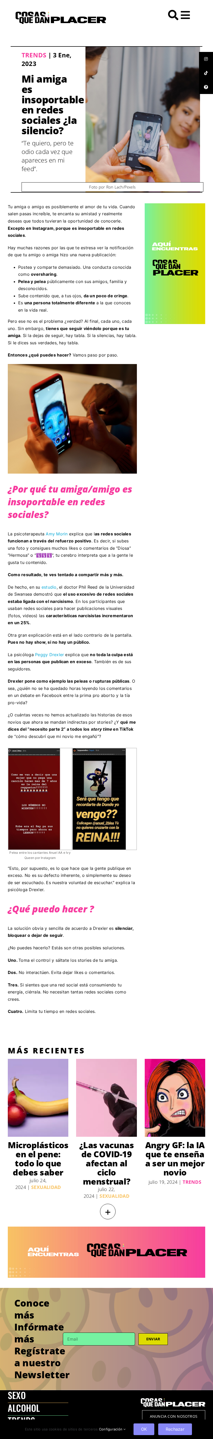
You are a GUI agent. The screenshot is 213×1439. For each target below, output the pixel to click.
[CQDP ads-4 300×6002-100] (175, 205)
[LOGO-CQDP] (61, 13)
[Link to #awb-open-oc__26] (185, 15)
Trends (34, 55)
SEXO (17, 1395)
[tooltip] (206, 59)
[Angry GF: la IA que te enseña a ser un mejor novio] (175, 1098)
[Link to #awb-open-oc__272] (173, 15)
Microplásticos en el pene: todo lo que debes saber (38, 1158)
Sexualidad (46, 1187)
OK (144, 1429)
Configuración (111, 1429)
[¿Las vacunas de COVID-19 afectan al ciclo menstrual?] (106, 1098)
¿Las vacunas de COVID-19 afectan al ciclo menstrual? (106, 1163)
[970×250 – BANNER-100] (106, 1228)
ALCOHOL (24, 1407)
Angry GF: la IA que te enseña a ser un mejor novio (175, 1158)
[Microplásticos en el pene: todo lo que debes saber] (38, 1098)
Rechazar (175, 1429)
